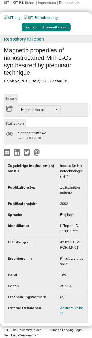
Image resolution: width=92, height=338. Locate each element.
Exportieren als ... (38, 109)
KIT (6, 3)
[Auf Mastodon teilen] (36, 152)
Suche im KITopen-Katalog (46, 27)
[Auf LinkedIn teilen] (17, 152)
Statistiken (14, 123)
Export (11, 98)
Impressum (47, 3)
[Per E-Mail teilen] (7, 152)
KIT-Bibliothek (24, 3)
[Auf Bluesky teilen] (28, 152)
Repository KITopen (24, 39)
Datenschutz (69, 3)
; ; (36, 81)
